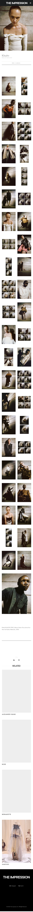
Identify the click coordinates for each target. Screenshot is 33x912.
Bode (4, 764)
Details (13, 63)
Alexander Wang (9, 714)
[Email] (19, 660)
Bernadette (6, 814)
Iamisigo (5, 864)
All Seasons (17, 63)
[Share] (14, 660)
